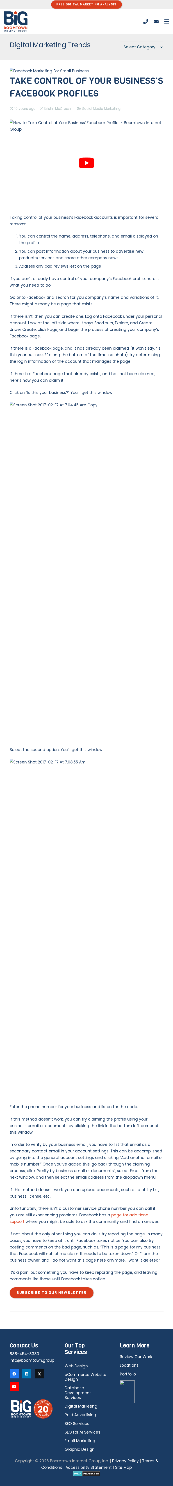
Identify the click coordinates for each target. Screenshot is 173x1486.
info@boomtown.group (32, 1360)
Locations (129, 1365)
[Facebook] (14, 1373)
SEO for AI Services (82, 1432)
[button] (166, 21)
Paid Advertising (80, 1415)
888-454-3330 (24, 1353)
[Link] (145, 21)
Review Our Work (136, 1356)
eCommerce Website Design (85, 1377)
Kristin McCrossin (58, 108)
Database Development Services (78, 1392)
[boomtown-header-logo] (15, 21)
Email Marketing (80, 1441)
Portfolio (128, 1374)
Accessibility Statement (89, 1467)
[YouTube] (14, 1386)
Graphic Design (80, 1449)
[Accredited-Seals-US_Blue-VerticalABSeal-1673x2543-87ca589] (142, 1391)
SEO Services (77, 1423)
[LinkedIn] (26, 1373)
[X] (39, 1373)
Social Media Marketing (101, 108)
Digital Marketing (81, 1406)
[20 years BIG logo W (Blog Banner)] (31, 1409)
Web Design (76, 1366)
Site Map (123, 1467)
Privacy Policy (125, 1461)
